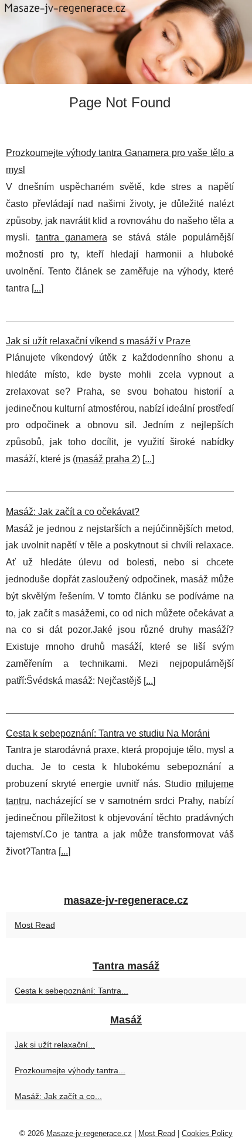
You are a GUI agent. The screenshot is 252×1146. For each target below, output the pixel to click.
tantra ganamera (71, 237)
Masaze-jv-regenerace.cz (89, 1133)
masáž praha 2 (106, 459)
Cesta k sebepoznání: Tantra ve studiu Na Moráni (108, 733)
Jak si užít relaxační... (55, 1044)
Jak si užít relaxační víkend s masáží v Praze (98, 341)
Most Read (35, 925)
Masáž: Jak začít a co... (58, 1096)
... (37, 288)
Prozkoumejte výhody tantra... (70, 1070)
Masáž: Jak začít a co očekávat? (72, 512)
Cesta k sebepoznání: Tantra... (71, 990)
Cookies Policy (207, 1133)
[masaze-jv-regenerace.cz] (126, 42)
